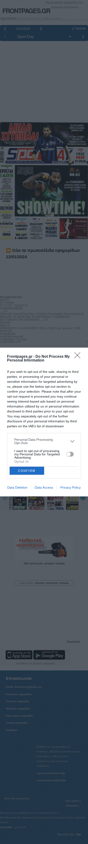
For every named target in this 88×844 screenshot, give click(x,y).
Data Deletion (17, 487)
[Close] (78, 356)
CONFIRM (26, 471)
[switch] (70, 454)
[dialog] (44, 422)
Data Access (44, 487)
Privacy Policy (70, 487)
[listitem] (44, 441)
